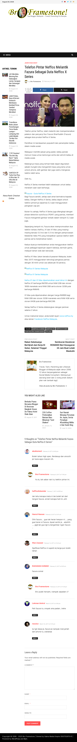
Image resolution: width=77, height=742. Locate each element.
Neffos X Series (39, 329)
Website (28, 713)
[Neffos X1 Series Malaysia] (36, 268)
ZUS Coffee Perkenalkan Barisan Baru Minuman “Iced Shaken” (48, 417)
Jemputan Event (31, 63)
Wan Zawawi (37, 543)
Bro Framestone (35, 81)
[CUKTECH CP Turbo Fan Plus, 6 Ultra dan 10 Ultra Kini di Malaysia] (5, 173)
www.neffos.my (66, 316)
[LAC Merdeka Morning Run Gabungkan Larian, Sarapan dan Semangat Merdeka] (5, 74)
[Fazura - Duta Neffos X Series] (38, 193)
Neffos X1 (50, 329)
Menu (8, 55)
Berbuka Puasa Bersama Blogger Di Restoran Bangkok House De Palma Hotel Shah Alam (31, 407)
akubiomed (37, 451)
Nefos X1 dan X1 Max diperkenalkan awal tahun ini (46, 280)
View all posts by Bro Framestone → (53, 386)
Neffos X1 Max (61, 329)
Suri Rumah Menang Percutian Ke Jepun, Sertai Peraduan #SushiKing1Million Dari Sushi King (67, 418)
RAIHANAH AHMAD (40, 566)
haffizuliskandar (39, 491)
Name (27, 694)
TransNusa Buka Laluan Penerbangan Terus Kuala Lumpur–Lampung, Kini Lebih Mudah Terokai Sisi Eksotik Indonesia (14, 132)
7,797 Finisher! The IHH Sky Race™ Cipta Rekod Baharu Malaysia (14, 157)
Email (28, 703)
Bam (25, 739)
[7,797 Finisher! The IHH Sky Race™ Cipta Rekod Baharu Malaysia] (5, 154)
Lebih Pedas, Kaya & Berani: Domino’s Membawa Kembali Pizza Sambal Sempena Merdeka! (14, 104)
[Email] (73, 2)
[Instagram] (71, 2)
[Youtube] (65, 2)
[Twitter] (68, 2)
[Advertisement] (38, 37)
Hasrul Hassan (38, 514)
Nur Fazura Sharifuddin (34, 331)
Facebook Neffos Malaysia (45, 319)
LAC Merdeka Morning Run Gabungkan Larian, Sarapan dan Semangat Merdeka (14, 80)
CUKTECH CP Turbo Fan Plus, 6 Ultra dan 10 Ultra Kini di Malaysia (14, 177)
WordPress (16, 739)
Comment (29, 665)
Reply (35, 465)
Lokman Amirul (38, 603)
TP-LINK (48, 331)
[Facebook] (62, 2)
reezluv (35, 624)
